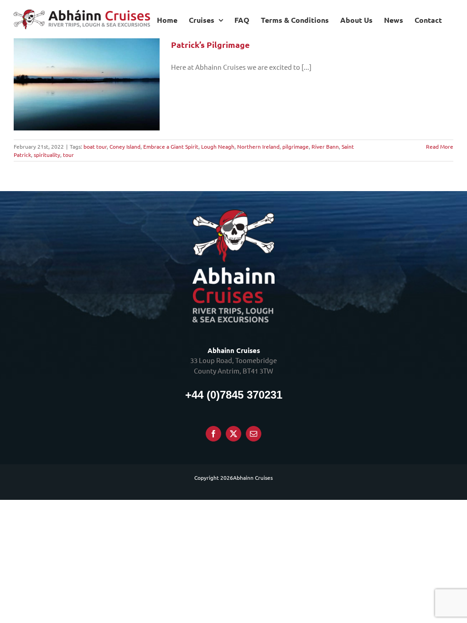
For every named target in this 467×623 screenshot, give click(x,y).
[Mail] (253, 433)
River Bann (325, 146)
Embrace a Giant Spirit (170, 146)
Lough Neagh (217, 146)
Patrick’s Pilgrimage (210, 44)
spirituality (47, 154)
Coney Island (124, 146)
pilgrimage (295, 146)
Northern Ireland (258, 146)
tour (68, 154)
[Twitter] (233, 433)
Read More (439, 146)
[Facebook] (213, 433)
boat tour (95, 146)
